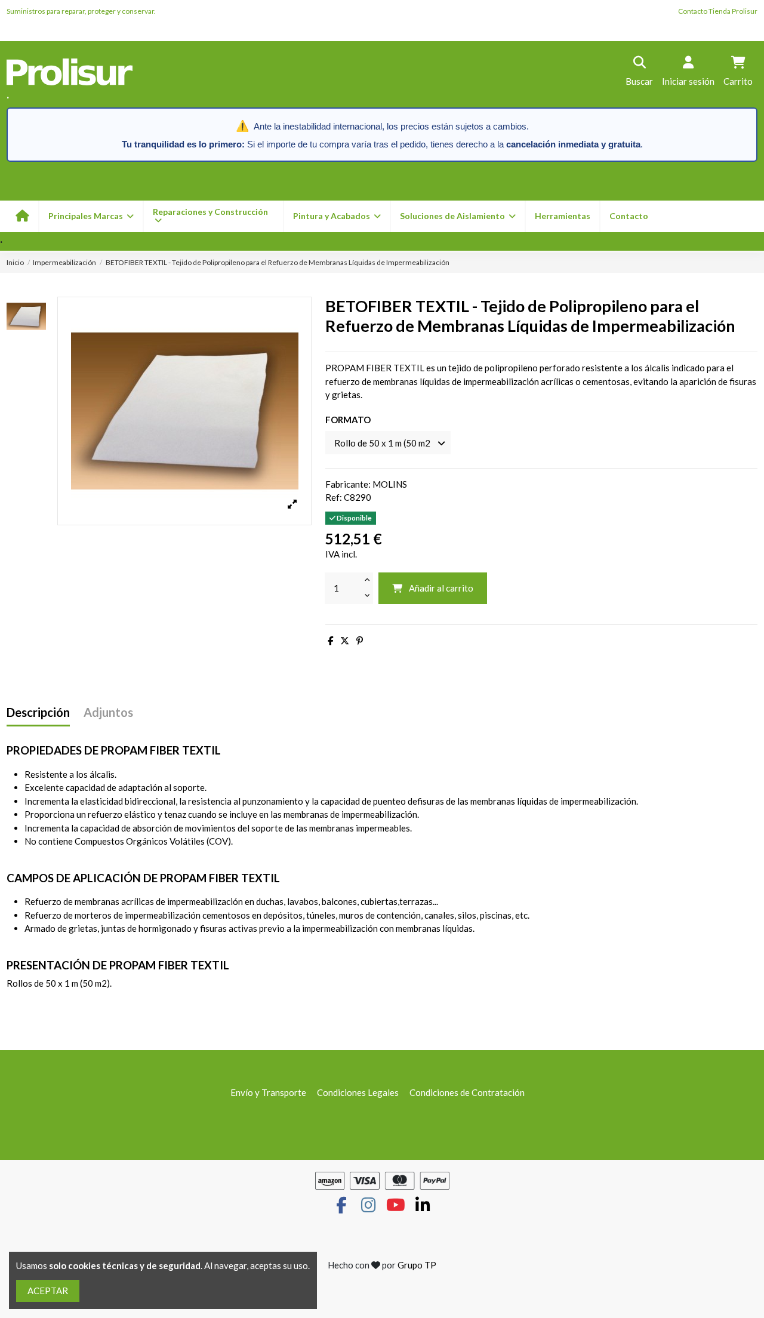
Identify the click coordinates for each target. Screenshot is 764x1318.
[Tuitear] (344, 640)
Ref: (333, 497)
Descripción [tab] (38, 712)
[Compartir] (330, 640)
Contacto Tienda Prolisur (717, 11)
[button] (336, 216)
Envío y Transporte (268, 1092)
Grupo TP (417, 1265)
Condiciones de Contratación (467, 1092)
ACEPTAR (47, 1290)
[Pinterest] (359, 640)
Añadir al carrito (441, 588)
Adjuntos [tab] (108, 712)
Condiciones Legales (358, 1092)
